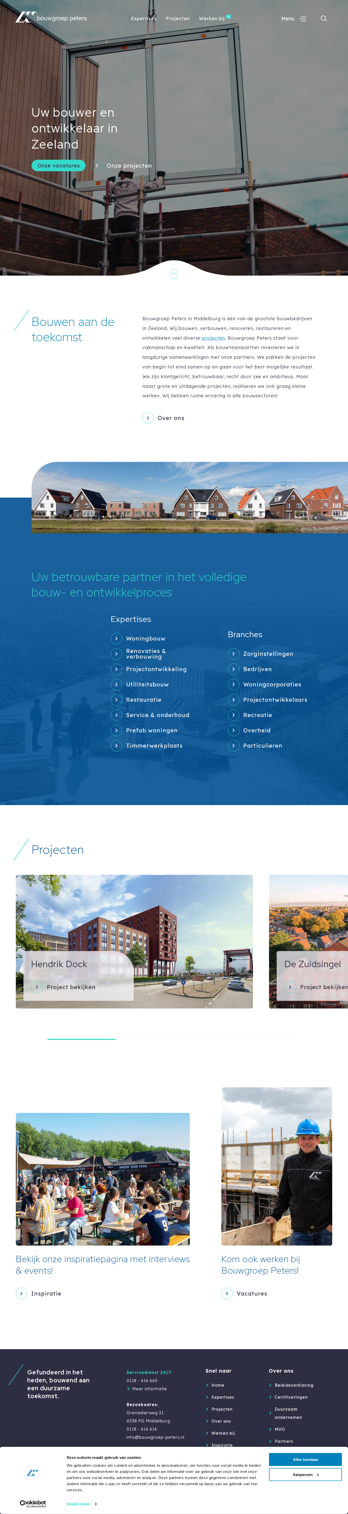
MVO (280, 1429)
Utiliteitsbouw (147, 684)
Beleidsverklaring (294, 1385)
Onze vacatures (58, 165)
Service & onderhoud (158, 715)
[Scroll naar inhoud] (174, 279)
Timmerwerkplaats (154, 745)
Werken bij (212, 18)
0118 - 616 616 (142, 1429)
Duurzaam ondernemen (288, 1413)
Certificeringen (291, 1397)
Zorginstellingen (268, 653)
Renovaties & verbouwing (146, 654)
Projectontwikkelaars (275, 699)
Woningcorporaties (272, 684)
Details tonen (78, 1504)
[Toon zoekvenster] (324, 19)
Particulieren (263, 745)
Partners (284, 1441)
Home (217, 1385)
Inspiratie (222, 1445)
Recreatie (257, 715)
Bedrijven (257, 669)
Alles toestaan (305, 1459)
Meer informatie (149, 1388)
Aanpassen (303, 1474)
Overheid (257, 730)
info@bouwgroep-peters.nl (155, 1437)
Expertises (144, 18)
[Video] (174, 138)
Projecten (178, 18)
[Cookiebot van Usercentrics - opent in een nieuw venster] (33, 1504)
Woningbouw (146, 638)
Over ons (171, 418)
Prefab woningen (152, 730)
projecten (213, 338)
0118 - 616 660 (142, 1380)
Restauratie (144, 699)
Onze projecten (129, 165)
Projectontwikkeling (156, 669)
